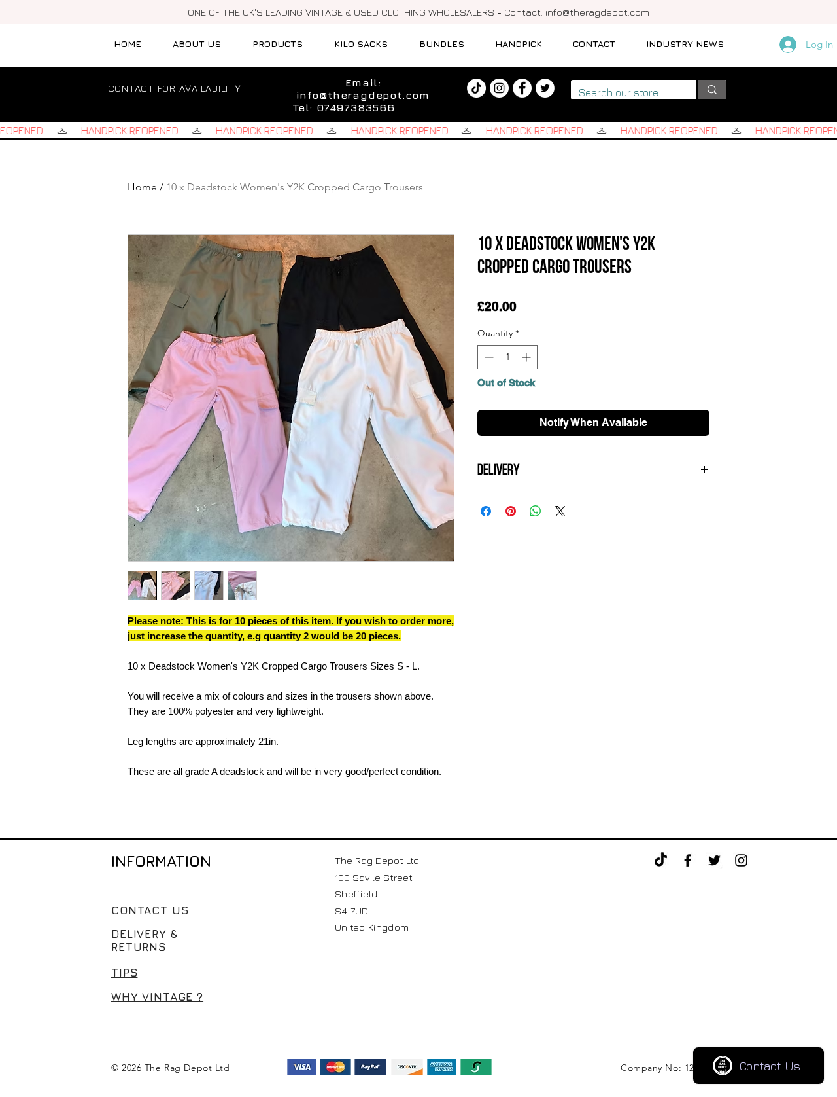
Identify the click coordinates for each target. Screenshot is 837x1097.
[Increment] (527, 357)
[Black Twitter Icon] (714, 860)
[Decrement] (487, 357)
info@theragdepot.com (597, 12)
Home (142, 187)
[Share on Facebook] (486, 511)
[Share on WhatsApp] (535, 511)
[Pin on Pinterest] (511, 511)
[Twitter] (545, 88)
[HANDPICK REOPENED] (418, 130)
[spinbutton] (507, 357)
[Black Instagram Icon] (741, 860)
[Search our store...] (711, 89)
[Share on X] (560, 511)
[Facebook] (522, 88)
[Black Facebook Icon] (687, 860)
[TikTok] (476, 88)
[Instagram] (499, 88)
